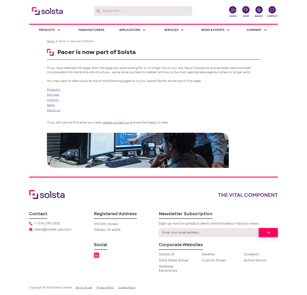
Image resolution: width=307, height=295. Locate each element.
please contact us (116, 122)
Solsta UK (166, 254)
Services (171, 30)
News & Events (212, 30)
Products (47, 30)
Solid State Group (173, 260)
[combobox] (143, 11)
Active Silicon (255, 260)
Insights (53, 100)
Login (232, 16)
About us (53, 110)
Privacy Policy (105, 287)
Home (51, 41)
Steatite (208, 254)
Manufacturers (91, 30)
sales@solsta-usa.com (52, 229)
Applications (129, 30)
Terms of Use (83, 287)
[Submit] (98, 11)
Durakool (251, 254)
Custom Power (213, 260)
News (51, 105)
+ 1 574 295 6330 (47, 223)
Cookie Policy (126, 287)
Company (254, 30)
